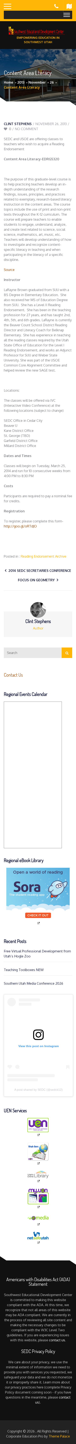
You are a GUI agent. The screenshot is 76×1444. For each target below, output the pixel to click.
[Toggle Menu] (66, 15)
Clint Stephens (18, 124)
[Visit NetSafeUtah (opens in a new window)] (38, 1238)
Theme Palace (59, 1436)
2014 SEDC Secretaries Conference (39, 571)
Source (9, 270)
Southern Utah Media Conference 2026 (33, 983)
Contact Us (13, 675)
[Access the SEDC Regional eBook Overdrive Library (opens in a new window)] (38, 896)
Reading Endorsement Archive (43, 556)
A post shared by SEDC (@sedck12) (38, 1089)
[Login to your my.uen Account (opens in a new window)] (38, 1198)
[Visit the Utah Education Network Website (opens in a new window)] (38, 1127)
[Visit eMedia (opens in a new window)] (38, 1220)
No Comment (26, 129)
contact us (57, 1340)
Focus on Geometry (36, 580)
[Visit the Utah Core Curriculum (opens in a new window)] (38, 1153)
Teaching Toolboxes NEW (24, 970)
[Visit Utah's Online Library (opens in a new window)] (38, 1177)
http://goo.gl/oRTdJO (20, 526)
